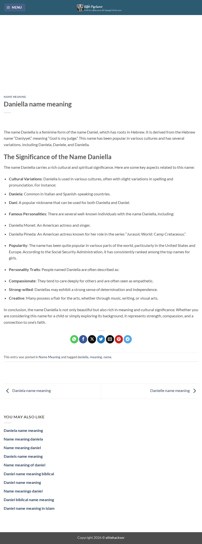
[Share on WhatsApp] (74, 339)
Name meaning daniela (23, 439)
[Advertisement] (101, 58)
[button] (15, 7)
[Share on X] (92, 339)
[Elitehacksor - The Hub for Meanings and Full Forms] (101, 7)
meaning (96, 357)
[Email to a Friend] (110, 339)
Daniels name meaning (23, 456)
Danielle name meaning (170, 390)
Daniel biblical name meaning (29, 499)
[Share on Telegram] (128, 339)
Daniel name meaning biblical (29, 473)
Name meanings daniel (23, 491)
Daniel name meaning (22, 482)
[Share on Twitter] (101, 339)
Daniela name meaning (31, 390)
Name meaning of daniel (24, 464)
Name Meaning (15, 96)
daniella (83, 357)
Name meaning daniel (22, 447)
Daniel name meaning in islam (29, 508)
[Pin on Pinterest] (119, 339)
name (107, 357)
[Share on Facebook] (83, 339)
